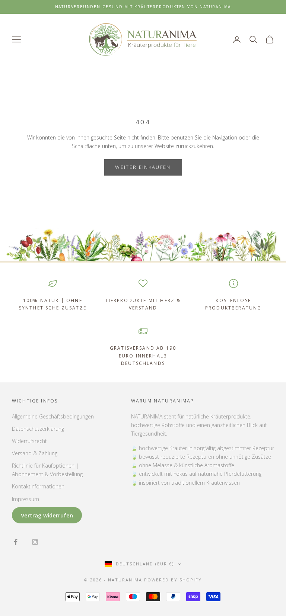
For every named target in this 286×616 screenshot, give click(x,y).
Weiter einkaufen (143, 167)
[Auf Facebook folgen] (15, 542)
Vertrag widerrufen (47, 515)
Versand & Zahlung (34, 453)
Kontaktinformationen (38, 486)
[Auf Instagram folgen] (35, 542)
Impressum (25, 499)
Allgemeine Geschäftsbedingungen (53, 416)
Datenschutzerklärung (38, 428)
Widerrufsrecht (29, 441)
